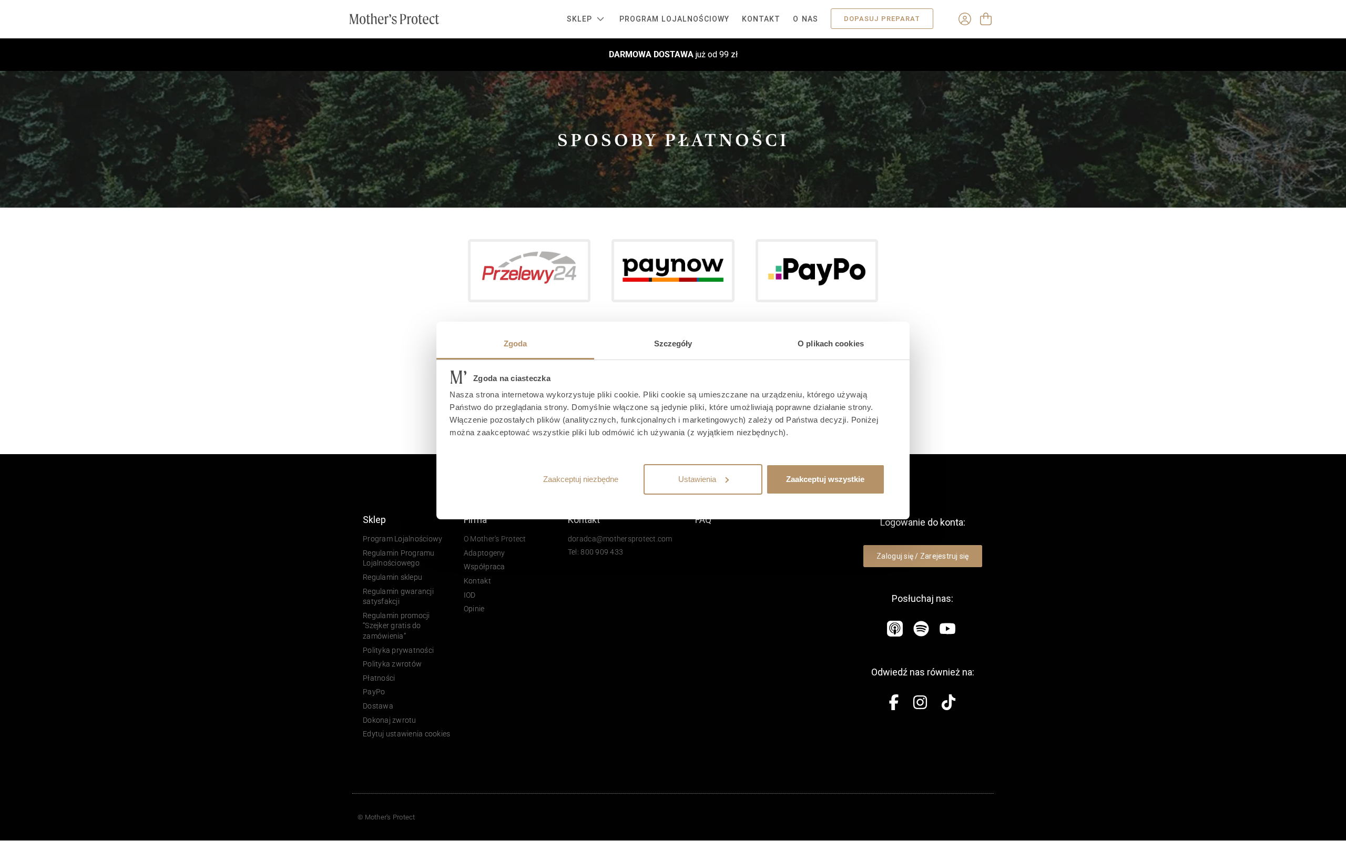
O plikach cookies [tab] (831, 343)
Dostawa (378, 706)
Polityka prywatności (398, 650)
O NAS (805, 19)
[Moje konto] (964, 18)
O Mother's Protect (495, 539)
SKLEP (579, 19)
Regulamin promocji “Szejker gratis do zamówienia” (396, 625)
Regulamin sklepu (392, 577)
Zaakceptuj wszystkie (825, 479)
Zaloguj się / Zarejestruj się (922, 556)
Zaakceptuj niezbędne (580, 479)
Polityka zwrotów (392, 664)
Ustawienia (697, 479)
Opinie (474, 608)
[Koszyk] (985, 18)
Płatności (379, 678)
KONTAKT (761, 19)
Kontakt (477, 581)
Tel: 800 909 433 (595, 552)
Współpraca (484, 566)
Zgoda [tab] (515, 343)
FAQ (703, 519)
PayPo (374, 692)
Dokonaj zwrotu (389, 720)
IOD (470, 595)
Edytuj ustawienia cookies (407, 734)
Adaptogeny (484, 553)
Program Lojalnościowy (674, 19)
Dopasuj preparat (882, 18)
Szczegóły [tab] (673, 343)
